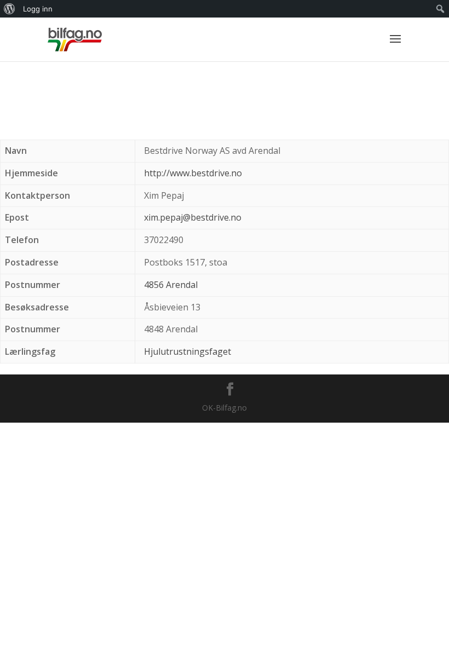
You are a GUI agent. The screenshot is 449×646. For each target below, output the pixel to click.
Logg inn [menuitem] (38, 8)
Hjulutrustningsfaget (187, 351)
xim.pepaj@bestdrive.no (192, 217)
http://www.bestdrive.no (193, 173)
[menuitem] (9, 9)
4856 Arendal (171, 285)
